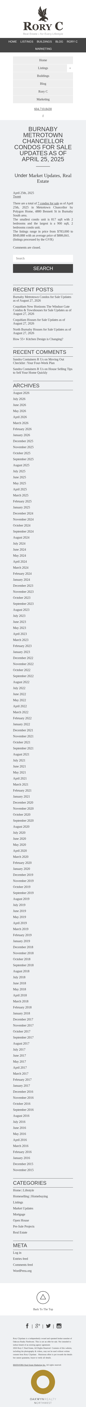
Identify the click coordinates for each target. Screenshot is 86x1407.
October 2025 (21, 453)
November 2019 (23, 881)
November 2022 (23, 664)
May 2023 (19, 628)
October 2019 (21, 887)
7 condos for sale (48, 203)
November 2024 (23, 519)
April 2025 (20, 489)
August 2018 (21, 971)
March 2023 (20, 640)
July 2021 (19, 760)
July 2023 (19, 615)
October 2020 (21, 814)
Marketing (43, 48)
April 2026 (20, 417)
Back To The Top (43, 1309)
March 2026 (20, 423)
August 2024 (21, 537)
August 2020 (21, 826)
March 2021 (20, 784)
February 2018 (22, 1007)
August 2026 (21, 393)
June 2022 (19, 694)
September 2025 (23, 459)
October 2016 (21, 1103)
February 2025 (22, 501)
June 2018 (19, 983)
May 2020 (19, 844)
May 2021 (19, 772)
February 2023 (22, 646)
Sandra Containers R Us (28, 359)
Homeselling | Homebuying (30, 1196)
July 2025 (19, 471)
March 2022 (20, 712)
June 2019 (19, 911)
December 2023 (23, 585)
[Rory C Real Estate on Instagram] (59, 1327)
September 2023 (23, 603)
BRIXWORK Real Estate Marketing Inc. (29, 1365)
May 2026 (19, 411)
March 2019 (20, 929)
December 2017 (23, 1019)
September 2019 (23, 893)
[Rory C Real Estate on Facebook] (27, 1327)
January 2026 (21, 435)
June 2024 (19, 549)
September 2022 (23, 676)
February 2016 (22, 1152)
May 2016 (19, 1134)
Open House (21, 1220)
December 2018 (23, 947)
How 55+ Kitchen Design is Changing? (38, 339)
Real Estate (20, 1232)
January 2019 (21, 941)
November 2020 (23, 808)
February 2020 (22, 862)
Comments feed (23, 1264)
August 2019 (21, 899)
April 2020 (20, 850)
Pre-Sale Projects (23, 1226)
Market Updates (44, 175)
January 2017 (21, 1085)
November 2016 (23, 1097)
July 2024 (19, 543)
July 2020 (19, 832)
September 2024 (23, 531)
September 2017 (23, 1037)
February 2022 (22, 718)
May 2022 (19, 700)
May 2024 (19, 555)
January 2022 (21, 724)
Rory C (72, 41)
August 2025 (21, 465)
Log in (17, 1252)
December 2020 (23, 802)
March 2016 (20, 1146)
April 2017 (20, 1067)
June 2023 (19, 621)
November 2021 (23, 736)
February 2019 (22, 935)
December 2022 (23, 658)
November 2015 (23, 1170)
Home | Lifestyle (23, 1190)
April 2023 (20, 634)
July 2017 (19, 1049)
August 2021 (21, 754)
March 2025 (20, 495)
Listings (18, 1202)
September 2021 (23, 748)
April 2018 (20, 995)
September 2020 (23, 820)
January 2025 (21, 507)
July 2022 (19, 688)
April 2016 (20, 1140)
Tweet (17, 196)
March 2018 (20, 1001)
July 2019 (19, 905)
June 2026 (19, 405)
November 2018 (23, 953)
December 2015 (23, 1164)
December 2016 (23, 1091)
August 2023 (21, 609)
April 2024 (20, 561)
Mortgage (19, 1214)
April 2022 (20, 706)
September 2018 (23, 965)
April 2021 (20, 778)
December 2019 (23, 874)
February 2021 (22, 790)
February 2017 (22, 1079)
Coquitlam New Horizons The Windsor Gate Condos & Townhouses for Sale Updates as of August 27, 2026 (42, 310)
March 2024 (20, 567)
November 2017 (23, 1025)
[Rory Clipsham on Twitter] (48, 1327)
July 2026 (19, 399)
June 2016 (19, 1127)
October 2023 (21, 597)
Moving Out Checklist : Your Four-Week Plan (38, 361)
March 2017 (20, 1073)
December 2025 (23, 441)
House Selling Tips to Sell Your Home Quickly (42, 370)
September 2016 (23, 1109)
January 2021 (21, 796)
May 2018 (19, 989)
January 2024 (21, 579)
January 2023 (21, 652)
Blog (59, 41)
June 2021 (19, 766)
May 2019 (19, 917)
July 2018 (19, 977)
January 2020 (21, 868)
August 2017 (21, 1043)
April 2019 (20, 923)
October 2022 (21, 670)
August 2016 (21, 1115)
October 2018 (21, 959)
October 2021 (21, 742)
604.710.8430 (43, 109)
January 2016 (21, 1158)
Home (12, 41)
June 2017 (19, 1055)
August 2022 (21, 682)
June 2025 (19, 477)
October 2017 (21, 1031)
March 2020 (20, 856)
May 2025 (19, 483)
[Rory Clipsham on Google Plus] (37, 1327)
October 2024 (21, 525)
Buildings (44, 41)
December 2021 (23, 730)
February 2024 (22, 573)
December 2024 (23, 513)
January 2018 (21, 1013)
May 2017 (19, 1061)
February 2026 (22, 429)
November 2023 (23, 591)
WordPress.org (22, 1270)
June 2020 (19, 838)
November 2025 (23, 447)
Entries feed (20, 1258)
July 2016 (19, 1121)
